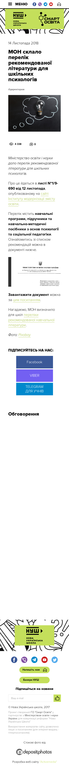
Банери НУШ (31, 679)
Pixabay (24, 335)
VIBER (34, 375)
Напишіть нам (59, 4)
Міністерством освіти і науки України (33, 717)
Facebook (34, 362)
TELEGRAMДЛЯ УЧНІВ (34, 389)
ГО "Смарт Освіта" (41, 712)
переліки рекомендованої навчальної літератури (31, 320)
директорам (17, 89)
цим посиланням (26, 300)
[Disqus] (34, 469)
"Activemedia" (48, 762)
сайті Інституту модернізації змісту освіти (31, 198)
